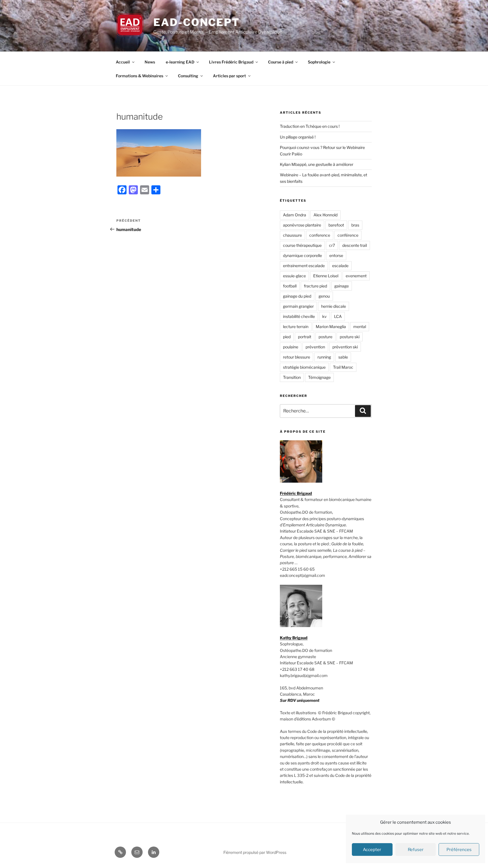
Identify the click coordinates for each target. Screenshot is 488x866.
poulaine (290, 346)
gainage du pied (297, 296)
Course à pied (280, 62)
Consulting (188, 75)
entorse (336, 255)
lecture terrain (295, 326)
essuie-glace (294, 275)
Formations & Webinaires (139, 75)
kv (324, 316)
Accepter (372, 849)
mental (359, 326)
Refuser (416, 849)
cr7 (332, 245)
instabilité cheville (299, 316)
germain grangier (298, 306)
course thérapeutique (302, 245)
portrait (304, 336)
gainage (341, 285)
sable (343, 357)
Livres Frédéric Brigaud (231, 62)
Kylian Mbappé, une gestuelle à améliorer (316, 164)
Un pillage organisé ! (297, 137)
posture (325, 336)
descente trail (354, 245)
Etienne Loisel (325, 275)
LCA (338, 316)
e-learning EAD (180, 62)
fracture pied (315, 285)
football (290, 285)
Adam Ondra (294, 214)
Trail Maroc (343, 367)
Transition (292, 377)
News (150, 62)
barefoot (336, 225)
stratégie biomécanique (304, 367)
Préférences (459, 849)
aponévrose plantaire (302, 225)
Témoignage (319, 377)
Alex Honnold (325, 214)
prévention (315, 346)
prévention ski (345, 346)
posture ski (350, 336)
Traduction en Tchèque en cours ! (309, 126)
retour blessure (296, 357)
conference (319, 235)
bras (355, 225)
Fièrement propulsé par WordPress (254, 852)
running (324, 357)
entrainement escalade (304, 265)
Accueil (123, 62)
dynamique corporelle (302, 255)
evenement (356, 275)
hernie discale (333, 306)
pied (287, 336)
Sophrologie (319, 62)
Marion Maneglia (331, 326)
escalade (340, 265)
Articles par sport (229, 75)
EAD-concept (196, 22)
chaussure (292, 235)
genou (324, 296)
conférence (347, 235)
